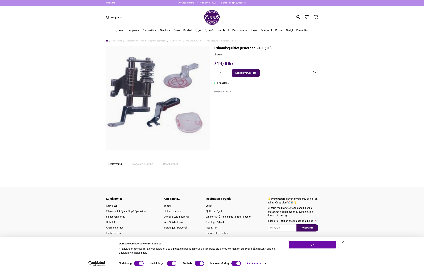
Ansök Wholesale (174, 222)
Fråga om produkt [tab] (142, 164)
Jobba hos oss (172, 211)
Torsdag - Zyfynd (215, 222)
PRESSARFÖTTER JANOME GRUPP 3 (186, 41)
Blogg (167, 205)
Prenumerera (307, 228)
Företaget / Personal (175, 227)
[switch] (171, 263)
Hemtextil (223, 30)
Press (254, 30)
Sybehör (209, 30)
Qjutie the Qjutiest (215, 211)
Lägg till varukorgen (245, 73)
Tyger (198, 30)
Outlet (209, 205)
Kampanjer (133, 30)
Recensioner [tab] (170, 164)
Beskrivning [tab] (115, 164)
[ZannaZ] (212, 17)
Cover (176, 30)
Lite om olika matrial (217, 233)
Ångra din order (114, 227)
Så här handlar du (115, 216)
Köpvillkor (111, 205)
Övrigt (289, 30)
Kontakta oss (113, 233)
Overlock (165, 30)
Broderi (187, 30)
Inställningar (254, 263)
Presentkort (303, 30)
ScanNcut (266, 30)
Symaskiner (150, 30)
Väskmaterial (239, 30)
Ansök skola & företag (176, 216)
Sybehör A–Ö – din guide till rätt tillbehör (228, 216)
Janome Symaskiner (134, 41)
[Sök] (108, 17)
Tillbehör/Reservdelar (156, 41)
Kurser (279, 30)
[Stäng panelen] (343, 242)
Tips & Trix (110, 3)
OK (312, 244)
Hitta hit (110, 222)
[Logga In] (298, 17)
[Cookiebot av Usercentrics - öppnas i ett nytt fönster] (96, 263)
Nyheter (119, 30)
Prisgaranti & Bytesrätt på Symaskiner (127, 211)
